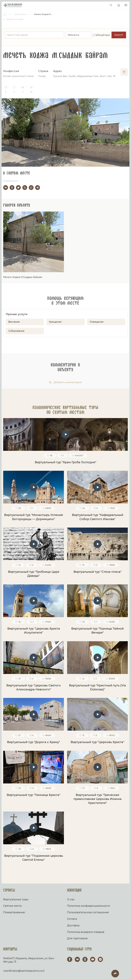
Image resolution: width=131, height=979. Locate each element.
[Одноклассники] (12, 187)
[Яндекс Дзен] (100, 959)
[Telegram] (37, 187)
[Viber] (24, 187)
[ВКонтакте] (5, 187)
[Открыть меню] (125, 5)
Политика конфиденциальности (88, 905)
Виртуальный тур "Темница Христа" (33, 795)
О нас (71, 899)
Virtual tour (102, 35)
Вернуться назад (14, 19)
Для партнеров (77, 938)
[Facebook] (69, 959)
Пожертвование (14, 912)
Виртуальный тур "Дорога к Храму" (33, 742)
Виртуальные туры (15, 899)
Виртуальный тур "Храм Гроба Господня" (65, 462)
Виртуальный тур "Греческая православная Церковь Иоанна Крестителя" (97, 799)
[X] (18, 187)
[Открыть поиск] (111, 5)
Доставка (73, 925)
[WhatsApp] (31, 187)
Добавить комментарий (67, 382)
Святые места (12, 905)
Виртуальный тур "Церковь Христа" (97, 742)
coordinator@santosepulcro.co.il (23, 970)
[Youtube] (92, 959)
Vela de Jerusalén (13, 5)
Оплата (72, 918)
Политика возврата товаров (85, 932)
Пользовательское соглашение (88, 912)
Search (118, 34)
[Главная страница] (5, 14)
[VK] (77, 959)
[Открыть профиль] (118, 5)
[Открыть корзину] (104, 5)
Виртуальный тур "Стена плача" (97, 572)
